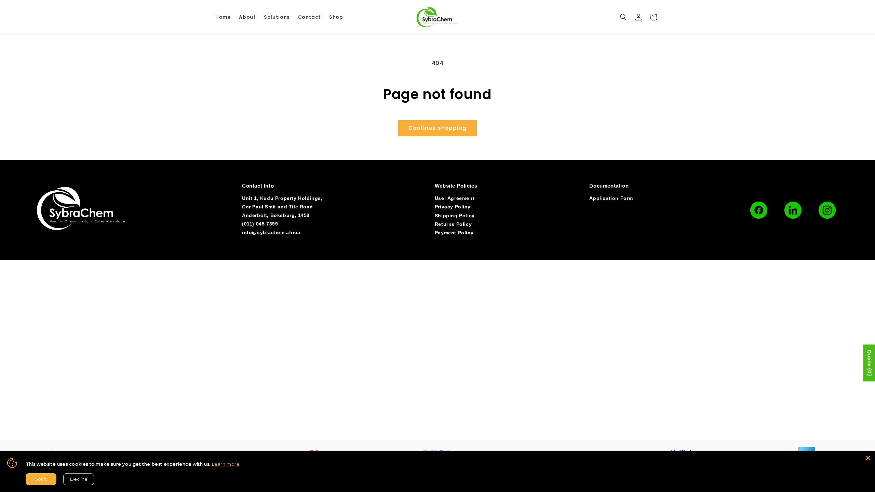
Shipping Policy (455, 215)
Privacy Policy (452, 206)
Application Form (611, 198)
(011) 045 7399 (260, 224)
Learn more (226, 464)
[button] (623, 17)
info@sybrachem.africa (271, 232)
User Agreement (454, 198)
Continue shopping (437, 128)
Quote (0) (869, 363)
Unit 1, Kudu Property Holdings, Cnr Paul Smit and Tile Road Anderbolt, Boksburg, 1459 (282, 206)
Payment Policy (454, 232)
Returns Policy (453, 224)
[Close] (868, 457)
